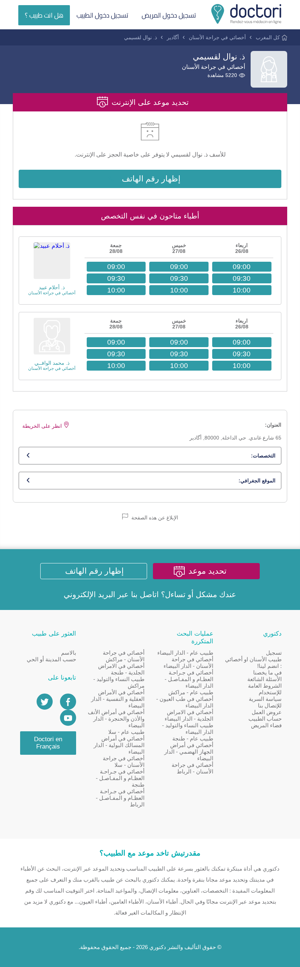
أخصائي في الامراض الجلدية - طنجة (121, 669)
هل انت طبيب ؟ (44, 15)
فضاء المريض (266, 725)
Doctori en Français (48, 743)
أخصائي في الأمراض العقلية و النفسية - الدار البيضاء (118, 699)
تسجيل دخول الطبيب (102, 15)
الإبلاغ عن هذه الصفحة (154, 518)
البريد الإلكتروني (89, 594)
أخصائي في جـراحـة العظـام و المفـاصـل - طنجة (120, 778)
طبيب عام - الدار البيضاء (185, 653)
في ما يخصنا (267, 672)
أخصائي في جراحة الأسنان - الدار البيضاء (188, 662)
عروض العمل (267, 712)
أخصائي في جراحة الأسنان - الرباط (192, 768)
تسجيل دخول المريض (169, 15)
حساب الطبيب (265, 719)
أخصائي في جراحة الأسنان (217, 37)
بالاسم (68, 653)
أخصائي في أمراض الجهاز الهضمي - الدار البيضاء (188, 751)
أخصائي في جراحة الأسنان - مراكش (124, 656)
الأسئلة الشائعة (264, 679)
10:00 (242, 290)
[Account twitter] (45, 702)
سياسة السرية (265, 699)
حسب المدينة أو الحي (51, 659)
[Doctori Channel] (68, 718)
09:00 (242, 267)
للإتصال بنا (270, 705)
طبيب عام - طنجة (192, 738)
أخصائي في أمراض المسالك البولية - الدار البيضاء (119, 745)
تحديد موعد (207, 571)
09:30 (242, 278)
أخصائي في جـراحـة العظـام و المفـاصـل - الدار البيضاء (189, 679)
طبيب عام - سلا (126, 732)
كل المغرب (268, 37)
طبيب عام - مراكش (190, 692)
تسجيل (274, 653)
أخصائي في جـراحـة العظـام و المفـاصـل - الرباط (120, 798)
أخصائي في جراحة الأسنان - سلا (124, 761)
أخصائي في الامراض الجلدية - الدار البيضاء (189, 715)
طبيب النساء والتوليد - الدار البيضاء (187, 728)
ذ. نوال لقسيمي (140, 37)
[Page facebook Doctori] (68, 702)
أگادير (173, 37)
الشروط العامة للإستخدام (265, 689)
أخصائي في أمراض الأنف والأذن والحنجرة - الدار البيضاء (116, 718)
